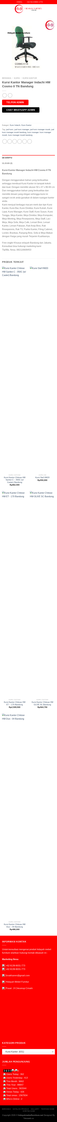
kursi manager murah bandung (20, 135)
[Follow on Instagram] (53, 9)
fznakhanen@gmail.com (18, 975)
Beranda (6, 78)
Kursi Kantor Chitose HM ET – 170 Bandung (14, 703)
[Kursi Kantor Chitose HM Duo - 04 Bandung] (14, 816)
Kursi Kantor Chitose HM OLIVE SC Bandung (42, 703)
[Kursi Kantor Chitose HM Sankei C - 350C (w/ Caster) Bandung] (14, 369)
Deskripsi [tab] (7, 158)
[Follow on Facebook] (49, 9)
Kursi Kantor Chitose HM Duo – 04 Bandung (14, 925)
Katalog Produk (21, 1109)
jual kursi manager (21, 129)
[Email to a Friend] (19, 141)
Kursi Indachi (15, 125)
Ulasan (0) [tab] (7, 163)
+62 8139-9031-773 (15, 965)
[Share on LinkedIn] (29, 141)
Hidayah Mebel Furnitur (17, 982)
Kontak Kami (29, 1111)
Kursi (17, 78)
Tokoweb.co (28, 1118)
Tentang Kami (47, 1109)
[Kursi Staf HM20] (42, 369)
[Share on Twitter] (14, 141)
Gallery (35, 1109)
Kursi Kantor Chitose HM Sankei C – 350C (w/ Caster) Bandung (14, 479)
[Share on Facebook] (9, 141)
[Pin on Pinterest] (24, 141)
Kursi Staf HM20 (42, 477)
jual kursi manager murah (40, 129)
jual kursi (9, 129)
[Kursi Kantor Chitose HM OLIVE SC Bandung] (42, 594)
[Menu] (3, 9)
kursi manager (33, 132)
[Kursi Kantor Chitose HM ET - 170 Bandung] (14, 594)
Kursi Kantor (30, 78)
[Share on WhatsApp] (4, 141)
